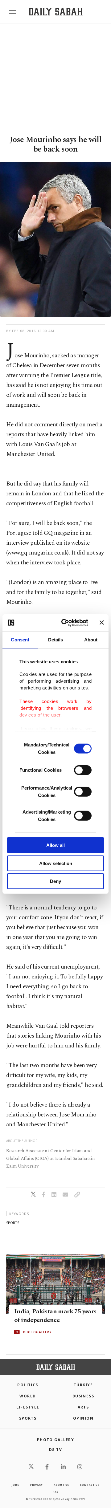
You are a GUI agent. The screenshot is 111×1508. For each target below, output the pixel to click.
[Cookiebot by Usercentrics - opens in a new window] (65, 623)
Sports (28, 1418)
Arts (83, 1407)
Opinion (83, 1418)
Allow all (55, 845)
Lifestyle (27, 1407)
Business (83, 1396)
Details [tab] (55, 639)
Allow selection (55, 863)
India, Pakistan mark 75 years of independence (55, 1316)
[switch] (83, 770)
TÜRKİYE (83, 1385)
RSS (55, 1492)
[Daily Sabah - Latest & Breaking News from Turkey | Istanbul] (56, 12)
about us (61, 1484)
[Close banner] (102, 622)
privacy (36, 1484)
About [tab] (91, 639)
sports (12, 1222)
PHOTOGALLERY (37, 1332)
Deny (55, 881)
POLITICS (27, 1385)
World (27, 1396)
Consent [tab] (20, 639)
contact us (89, 1484)
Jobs (15, 1484)
